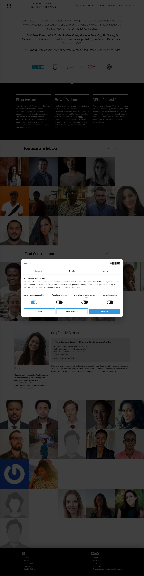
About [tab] (105, 271)
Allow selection (72, 311)
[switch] (59, 302)
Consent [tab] (38, 271)
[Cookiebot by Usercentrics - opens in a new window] (110, 263)
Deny (40, 311)
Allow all (104, 311)
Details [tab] (72, 271)
